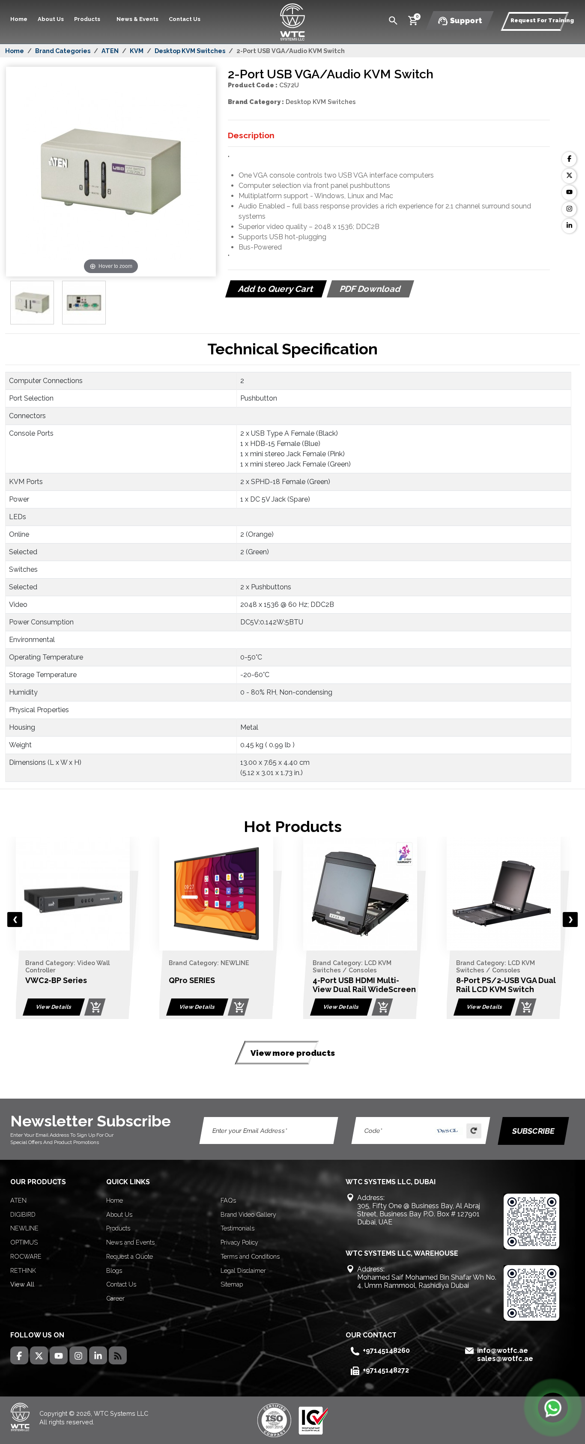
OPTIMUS (24, 1242)
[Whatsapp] (553, 1408)
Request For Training (542, 20)
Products (118, 1228)
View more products (293, 1053)
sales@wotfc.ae (505, 1359)
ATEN (110, 50)
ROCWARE (26, 1256)
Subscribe (533, 1130)
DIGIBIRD (23, 1214)
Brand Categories (62, 50)
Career (115, 1298)
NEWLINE (24, 1228)
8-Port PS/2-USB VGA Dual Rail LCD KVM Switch (506, 985)
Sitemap (232, 1284)
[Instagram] (569, 209)
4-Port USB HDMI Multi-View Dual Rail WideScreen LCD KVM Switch (364, 989)
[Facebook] (569, 159)
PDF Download (370, 289)
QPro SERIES (192, 980)
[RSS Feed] (118, 1355)
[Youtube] (569, 192)
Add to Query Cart (276, 289)
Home (18, 19)
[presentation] (14, 919)
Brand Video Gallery (248, 1214)
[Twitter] (569, 176)
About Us (51, 19)
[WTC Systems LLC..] (292, 21)
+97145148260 (386, 1350)
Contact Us (184, 19)
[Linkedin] (569, 226)
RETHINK (23, 1270)
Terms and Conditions (250, 1256)
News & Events (137, 19)
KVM (136, 50)
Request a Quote (129, 1256)
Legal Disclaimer (243, 1270)
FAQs (228, 1200)
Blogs (114, 1270)
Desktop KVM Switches (190, 50)
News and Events (130, 1242)
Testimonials (237, 1228)
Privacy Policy (239, 1242)
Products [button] (87, 19)
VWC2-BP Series (56, 980)
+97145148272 (386, 1370)
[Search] (393, 20)
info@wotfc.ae (502, 1350)
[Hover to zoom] (111, 274)
